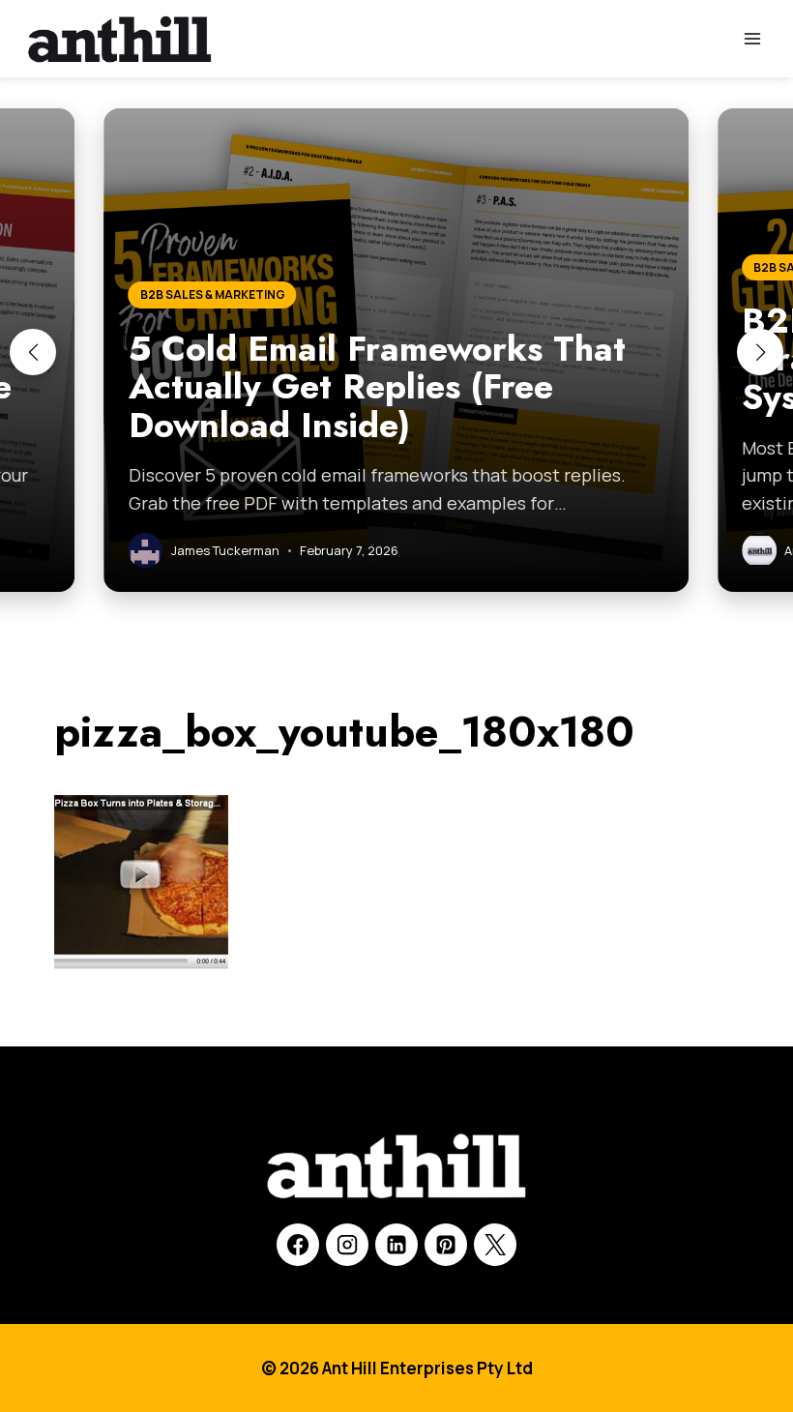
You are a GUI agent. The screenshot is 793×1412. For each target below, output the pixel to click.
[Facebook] (298, 1244)
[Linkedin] (396, 1244)
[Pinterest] (446, 1244)
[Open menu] (752, 38)
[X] (495, 1244)
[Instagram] (347, 1244)
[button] (33, 352)
